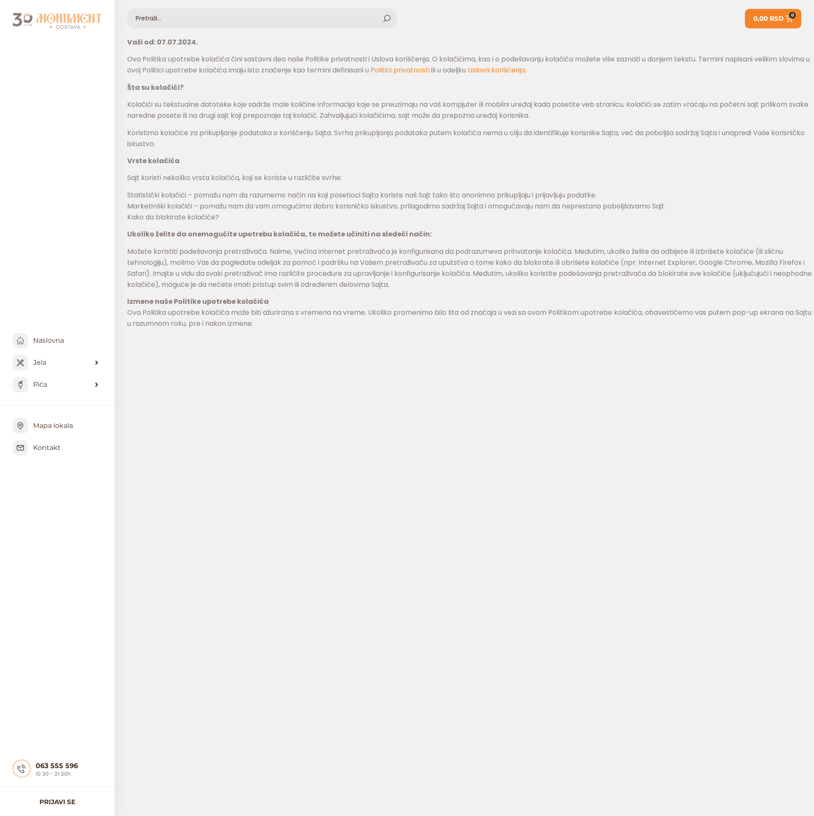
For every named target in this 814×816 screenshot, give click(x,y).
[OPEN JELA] (96, 363)
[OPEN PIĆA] (96, 385)
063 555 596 (57, 766)
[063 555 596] (22, 768)
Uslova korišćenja (496, 70)
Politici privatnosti (400, 70)
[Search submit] (387, 18)
